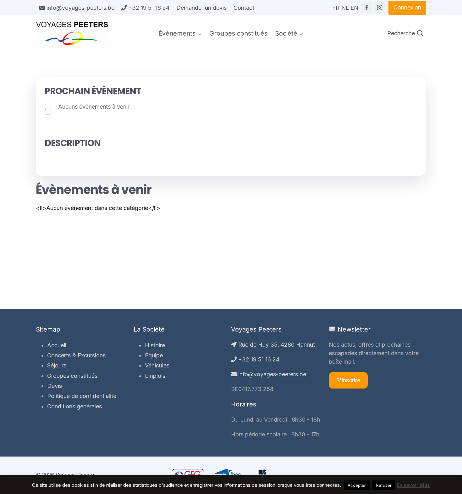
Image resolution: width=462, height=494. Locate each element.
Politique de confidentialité (81, 396)
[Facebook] (366, 7)
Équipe (154, 355)
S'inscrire (348, 380)
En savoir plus (413, 485)
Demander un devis (201, 7)
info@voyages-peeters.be (79, 7)
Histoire (155, 345)
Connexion (407, 7)
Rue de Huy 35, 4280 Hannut (276, 344)
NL (345, 5)
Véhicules (157, 365)
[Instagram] (379, 7)
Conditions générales (74, 406)
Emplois (155, 375)
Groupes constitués (238, 33)
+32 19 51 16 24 (148, 7)
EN (354, 5)
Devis (54, 386)
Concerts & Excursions (76, 355)
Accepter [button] (357, 485)
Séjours (56, 365)
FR (335, 5)
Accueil (56, 345)
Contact (244, 7)
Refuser (384, 485)
